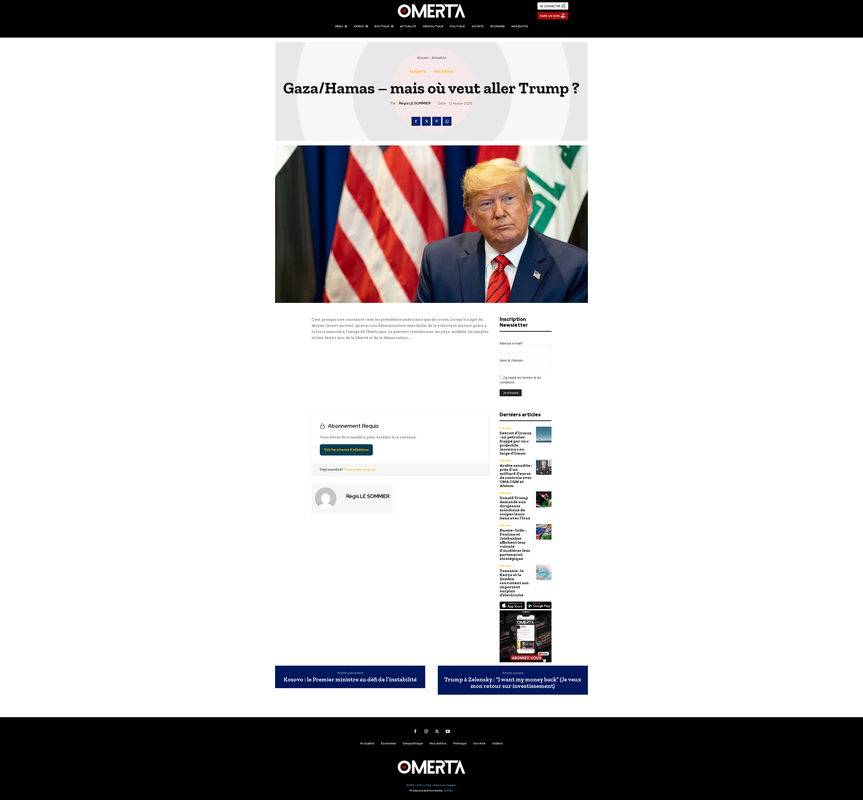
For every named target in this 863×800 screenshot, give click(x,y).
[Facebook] (415, 121)
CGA (428, 785)
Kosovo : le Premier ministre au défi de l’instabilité (350, 679)
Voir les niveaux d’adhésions (346, 450)
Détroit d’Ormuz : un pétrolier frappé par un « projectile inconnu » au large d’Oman (516, 443)
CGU (420, 785)
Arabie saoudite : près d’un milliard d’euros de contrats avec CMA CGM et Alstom (516, 475)
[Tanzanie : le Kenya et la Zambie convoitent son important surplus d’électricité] (544, 572)
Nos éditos (443, 71)
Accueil (422, 58)
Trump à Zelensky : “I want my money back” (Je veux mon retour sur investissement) (512, 682)
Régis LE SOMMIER (415, 103)
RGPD (410, 785)
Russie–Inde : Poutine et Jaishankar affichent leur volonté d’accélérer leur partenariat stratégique (515, 544)
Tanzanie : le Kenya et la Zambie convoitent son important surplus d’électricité (514, 582)
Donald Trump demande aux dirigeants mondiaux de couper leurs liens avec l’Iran (515, 508)
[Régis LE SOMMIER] (328, 498)
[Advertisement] (400, 378)
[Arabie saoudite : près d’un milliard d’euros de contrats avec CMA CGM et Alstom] (544, 467)
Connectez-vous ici (360, 469)
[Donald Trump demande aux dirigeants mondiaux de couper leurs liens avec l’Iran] (544, 499)
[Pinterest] (436, 121)
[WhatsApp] (447, 121)
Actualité (438, 58)
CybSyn (448, 790)
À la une (505, 428)
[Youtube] (447, 731)
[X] (426, 121)
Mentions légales (445, 785)
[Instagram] (426, 731)
